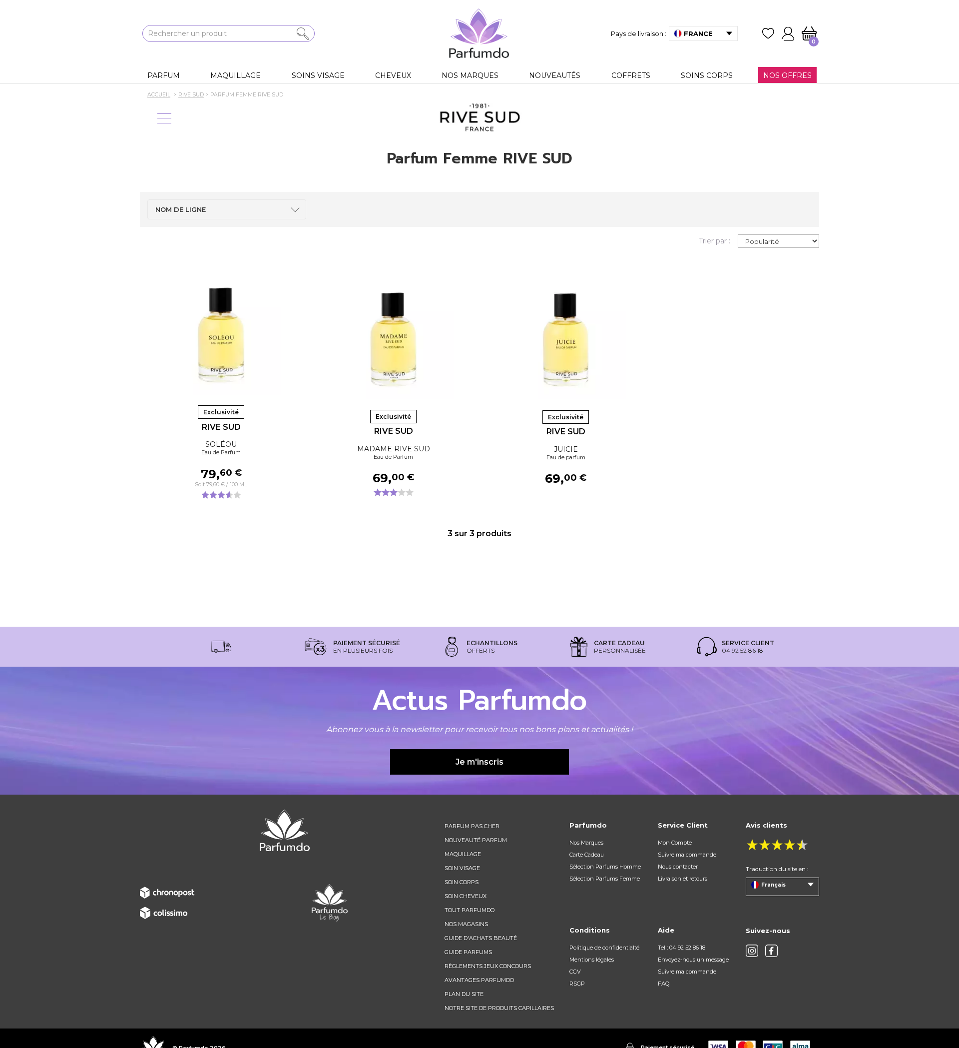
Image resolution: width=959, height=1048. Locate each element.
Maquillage (463, 854)
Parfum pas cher (472, 826)
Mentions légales (591, 959)
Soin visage (462, 868)
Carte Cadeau (586, 854)
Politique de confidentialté (604, 947)
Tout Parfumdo (469, 910)
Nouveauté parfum (476, 840)
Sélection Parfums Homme (605, 866)
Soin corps (462, 882)
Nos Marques (586, 842)
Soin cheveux (465, 896)
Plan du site (464, 994)
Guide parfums (468, 952)
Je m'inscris (479, 762)
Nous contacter (678, 866)
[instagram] (752, 951)
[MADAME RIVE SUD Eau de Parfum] (393, 339)
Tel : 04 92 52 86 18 (681, 947)
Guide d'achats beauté (481, 938)
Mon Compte (675, 842)
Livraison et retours (682, 878)
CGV (575, 971)
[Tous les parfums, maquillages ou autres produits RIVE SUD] (479, 117)
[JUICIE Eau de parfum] (565, 339)
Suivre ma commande (687, 854)
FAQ (663, 983)
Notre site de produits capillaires (499, 1008)
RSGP (577, 983)
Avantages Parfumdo (479, 980)
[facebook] (771, 951)
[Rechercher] (303, 33)
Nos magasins (466, 924)
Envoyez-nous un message (693, 959)
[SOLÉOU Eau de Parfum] (221, 335)
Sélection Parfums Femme (604, 878)
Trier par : (714, 240)
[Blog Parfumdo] (330, 902)
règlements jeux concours (488, 966)
